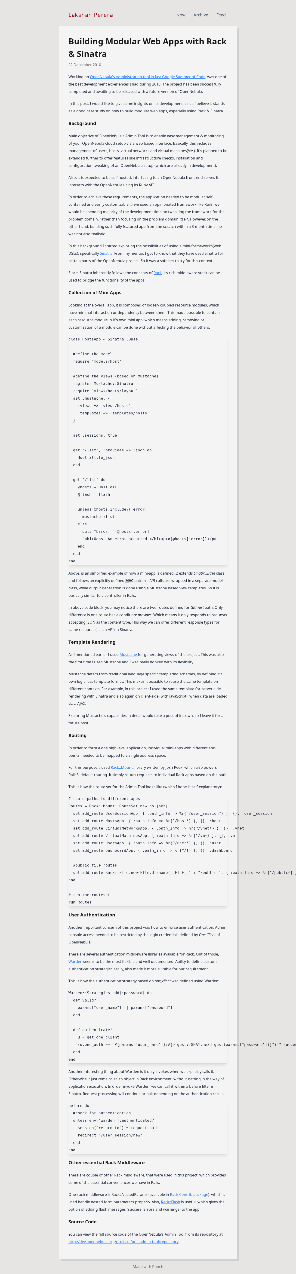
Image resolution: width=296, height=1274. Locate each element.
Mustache (128, 654)
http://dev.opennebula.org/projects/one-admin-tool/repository (123, 1241)
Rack (158, 272)
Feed (221, 15)
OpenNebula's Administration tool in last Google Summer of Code (147, 76)
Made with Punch (148, 1266)
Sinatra (106, 253)
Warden (75, 961)
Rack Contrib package (189, 1194)
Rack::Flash (170, 1201)
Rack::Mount (122, 767)
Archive (201, 15)
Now (180, 15)
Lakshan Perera (90, 14)
